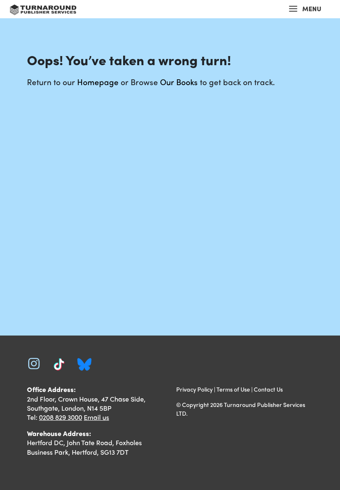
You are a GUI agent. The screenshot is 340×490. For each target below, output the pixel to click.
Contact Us (268, 389)
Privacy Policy (194, 389)
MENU (311, 8)
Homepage (98, 82)
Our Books (179, 82)
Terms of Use (233, 389)
